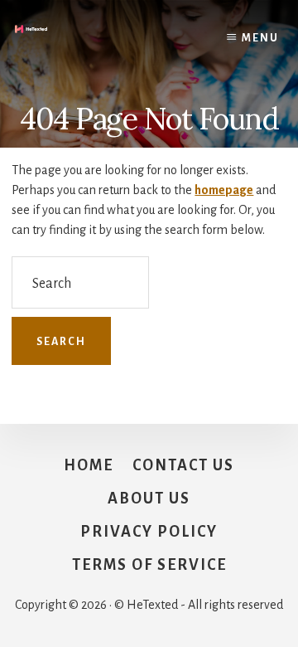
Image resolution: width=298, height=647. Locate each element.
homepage (224, 190)
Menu (260, 38)
